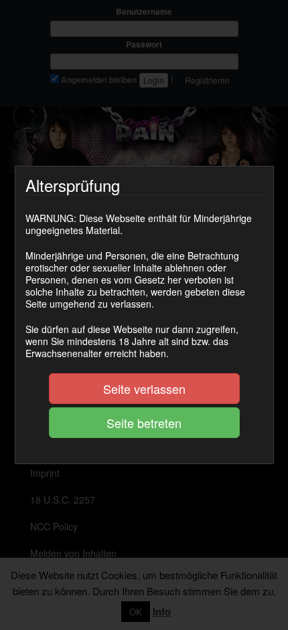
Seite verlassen (144, 388)
